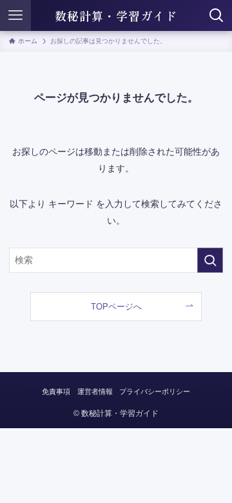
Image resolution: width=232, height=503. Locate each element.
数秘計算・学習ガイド (116, 15)
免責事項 (56, 391)
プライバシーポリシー (154, 391)
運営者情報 (95, 391)
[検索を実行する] (210, 260)
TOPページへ (116, 306)
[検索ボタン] (216, 15)
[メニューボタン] (15, 15)
